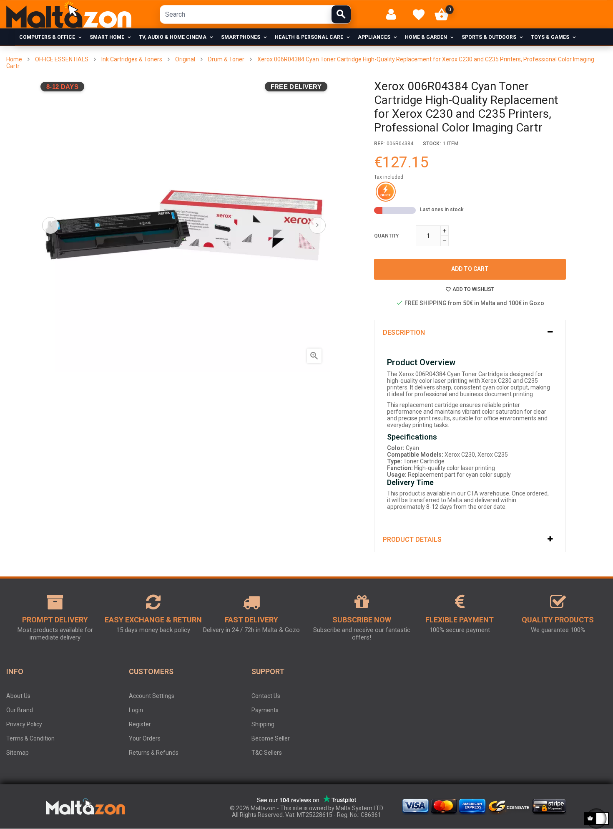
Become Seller (270, 738)
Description (404, 332)
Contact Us (265, 696)
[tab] (469, 332)
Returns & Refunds (153, 752)
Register (140, 724)
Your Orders (145, 738)
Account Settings (151, 696)
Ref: (379, 144)
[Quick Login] (394, 14)
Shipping (262, 724)
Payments (265, 710)
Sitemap (17, 752)
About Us (18, 696)
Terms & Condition (30, 738)
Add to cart (470, 268)
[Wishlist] (419, 14)
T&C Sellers (266, 752)
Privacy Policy (24, 724)
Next (317, 225)
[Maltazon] (68, 14)
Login (136, 710)
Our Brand (19, 710)
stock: (432, 144)
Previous (50, 225)
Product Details (412, 539)
